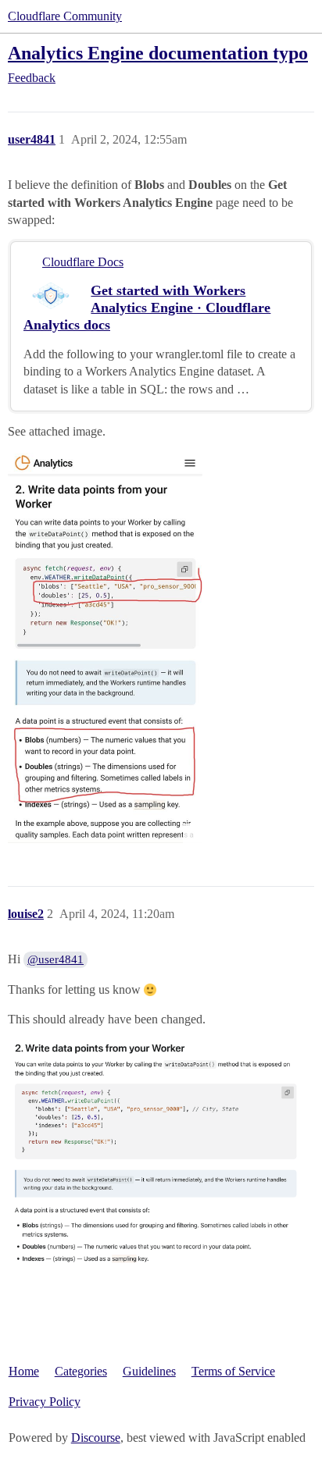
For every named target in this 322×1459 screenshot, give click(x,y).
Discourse (95, 1437)
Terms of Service (233, 1371)
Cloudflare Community (65, 16)
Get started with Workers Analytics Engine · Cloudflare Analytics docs (146, 308)
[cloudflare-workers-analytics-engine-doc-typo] (105, 648)
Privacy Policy (44, 1401)
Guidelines (149, 1371)
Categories (81, 1371)
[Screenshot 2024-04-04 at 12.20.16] (161, 1155)
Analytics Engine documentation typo (158, 52)
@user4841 (55, 959)
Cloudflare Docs (82, 262)
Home (24, 1371)
